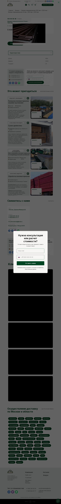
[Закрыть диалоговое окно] (58, 2)
